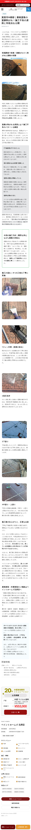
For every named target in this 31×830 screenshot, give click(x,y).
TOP (4, 743)
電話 (28, 9)
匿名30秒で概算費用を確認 (11, 672)
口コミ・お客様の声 (23, 759)
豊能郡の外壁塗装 (19, 791)
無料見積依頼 (21, 777)
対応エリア (6, 781)
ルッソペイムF (22, 765)
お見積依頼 (23, 827)
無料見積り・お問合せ (10, 675)
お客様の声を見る (22, 667)
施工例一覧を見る (9, 667)
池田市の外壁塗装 (7, 788)
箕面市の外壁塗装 (19, 788)
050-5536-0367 (8, 735)
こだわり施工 (21, 762)
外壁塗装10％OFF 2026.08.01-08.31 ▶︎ (15, 1)
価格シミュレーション (23, 5)
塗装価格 (5, 748)
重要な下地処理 (7, 765)
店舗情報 (20, 751)
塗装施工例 (6, 759)
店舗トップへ (5, 665)
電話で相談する (22, 781)
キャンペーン (21, 748)
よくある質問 (6, 751)
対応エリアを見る (17, 665)
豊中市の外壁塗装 (7, 791)
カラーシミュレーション (8, 768)
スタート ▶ (15, 712)
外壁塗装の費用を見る (10, 670)
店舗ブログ (6, 762)
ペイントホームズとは (23, 744)
